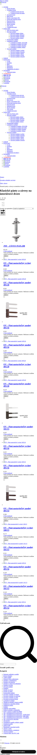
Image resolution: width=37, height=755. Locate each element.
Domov (2, 177)
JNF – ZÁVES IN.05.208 (14, 246)
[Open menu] (0, 4)
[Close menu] (0, 88)
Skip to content (4, 0)
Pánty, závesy (3, 183)
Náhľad (6, 256)
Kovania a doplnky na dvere (7, 180)
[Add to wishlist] (4, 258)
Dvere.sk (6, 743)
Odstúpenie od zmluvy (18, 751)
